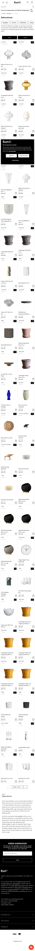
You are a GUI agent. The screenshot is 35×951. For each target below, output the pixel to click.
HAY (27, 885)
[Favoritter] (27, 2)
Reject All (11, 155)
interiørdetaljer (16, 883)
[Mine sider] (6, 2)
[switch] (17, 915)
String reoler (18, 887)
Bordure (14, 23)
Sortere (25, 37)
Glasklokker (23, 23)
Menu (22, 885)
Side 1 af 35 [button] (16, 787)
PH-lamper (25, 887)
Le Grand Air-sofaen (13, 889)
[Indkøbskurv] (32, 2)
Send (17, 860)
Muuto (12, 885)
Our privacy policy (12, 151)
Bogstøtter (5, 23)
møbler (4, 883)
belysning (8, 883)
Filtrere (9, 37)
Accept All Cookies (23, 155)
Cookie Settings (15, 160)
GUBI (16, 885)
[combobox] (17, 787)
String (19, 885)
